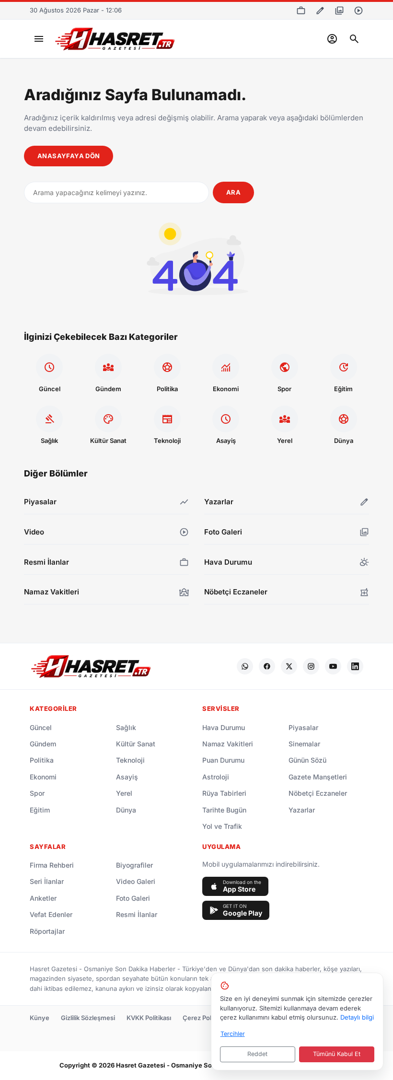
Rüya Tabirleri (224, 793)
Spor (37, 793)
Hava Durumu (223, 727)
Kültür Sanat (135, 744)
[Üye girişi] (332, 39)
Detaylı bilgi (357, 1017)
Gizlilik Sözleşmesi (88, 1018)
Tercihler (232, 1033)
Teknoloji (130, 760)
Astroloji (215, 777)
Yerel (124, 793)
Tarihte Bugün (224, 810)
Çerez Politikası (205, 1018)
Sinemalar (304, 744)
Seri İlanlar (47, 881)
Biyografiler (134, 865)
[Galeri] (339, 10)
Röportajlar (47, 931)
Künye (39, 1018)
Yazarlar (302, 810)
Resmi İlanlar (136, 914)
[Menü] (39, 39)
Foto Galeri (133, 898)
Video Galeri (135, 881)
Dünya (126, 810)
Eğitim (40, 810)
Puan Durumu (223, 760)
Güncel (41, 727)
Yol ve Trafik (222, 826)
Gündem (43, 744)
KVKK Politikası (149, 1018)
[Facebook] (267, 666)
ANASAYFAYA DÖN (68, 156)
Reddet (257, 1053)
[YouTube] (333, 666)
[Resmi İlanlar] (301, 10)
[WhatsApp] (245, 666)
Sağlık (126, 727)
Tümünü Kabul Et (336, 1053)
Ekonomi (43, 777)
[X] (289, 666)
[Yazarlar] (320, 10)
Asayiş (127, 777)
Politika (42, 760)
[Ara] (354, 39)
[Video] (358, 10)
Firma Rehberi (52, 865)
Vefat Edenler (51, 914)
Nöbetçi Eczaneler (318, 793)
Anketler (43, 898)
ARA (233, 192)
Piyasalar (303, 727)
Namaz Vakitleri (227, 744)
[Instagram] (311, 666)
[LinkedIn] (355, 666)
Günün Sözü (307, 760)
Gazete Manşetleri (318, 777)
